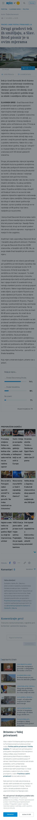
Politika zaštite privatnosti (17, 746)
